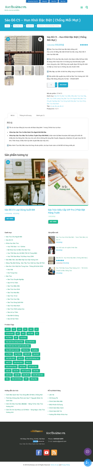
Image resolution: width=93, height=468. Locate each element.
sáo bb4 (36, 354)
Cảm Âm (53, 1)
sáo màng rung (11, 366)
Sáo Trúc (63, 1)
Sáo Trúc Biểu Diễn (68, 96)
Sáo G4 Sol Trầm (13, 319)
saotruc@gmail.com (59, 441)
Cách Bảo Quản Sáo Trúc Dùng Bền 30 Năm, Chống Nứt (24, 395)
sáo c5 (20, 358)
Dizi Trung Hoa (12, 273)
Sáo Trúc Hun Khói (80, 101)
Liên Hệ (51, 395)
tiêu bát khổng (16, 379)
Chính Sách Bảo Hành (56, 408)
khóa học (26, 350)
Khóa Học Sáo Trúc (12, 243)
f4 (37, 333)
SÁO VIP (27, 354)
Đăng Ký (44, 1)
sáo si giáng (26, 371)
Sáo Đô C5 (30, 26)
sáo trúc (8, 375)
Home (7, 26)
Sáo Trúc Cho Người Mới (72, 98)
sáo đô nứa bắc (38, 375)
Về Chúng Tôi (53, 398)
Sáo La (28, 362)
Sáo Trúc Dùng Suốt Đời (65, 101)
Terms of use (55, 465)
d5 (18, 333)
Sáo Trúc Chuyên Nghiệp (16, 279)
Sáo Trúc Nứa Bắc (13, 292)
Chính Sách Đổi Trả (55, 411)
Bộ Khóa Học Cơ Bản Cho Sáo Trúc (19, 250)
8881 (7, 329)
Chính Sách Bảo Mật (55, 401)
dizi (23, 333)
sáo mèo (22, 366)
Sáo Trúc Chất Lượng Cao (55, 98)
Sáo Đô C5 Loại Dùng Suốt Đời (20, 209)
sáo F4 (8, 362)
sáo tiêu (36, 371)
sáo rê (8, 371)
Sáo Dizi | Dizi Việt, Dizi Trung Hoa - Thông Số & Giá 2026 (24, 266)
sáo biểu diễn (10, 358)
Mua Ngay (63, 85)
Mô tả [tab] (12, 115)
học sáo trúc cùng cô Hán (14, 342)
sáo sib (16, 371)
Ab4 (19, 329)
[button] (40, 39)
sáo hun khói (18, 362)
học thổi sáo (30, 342)
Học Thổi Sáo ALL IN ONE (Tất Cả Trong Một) (22, 253)
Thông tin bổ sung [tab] (25, 115)
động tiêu (34, 379)
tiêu (7, 379)
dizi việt (30, 333)
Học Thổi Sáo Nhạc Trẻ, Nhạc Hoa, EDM (21, 256)
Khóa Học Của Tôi (33, 1)
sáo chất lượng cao (32, 358)
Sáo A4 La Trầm (13, 312)
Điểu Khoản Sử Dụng (56, 404)
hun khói (23, 337)
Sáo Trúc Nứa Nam (53, 104)
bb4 (31, 329)
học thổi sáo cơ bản (12, 350)
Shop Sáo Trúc (18, 26)
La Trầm (9, 354)
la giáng (34, 350)
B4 (25, 329)
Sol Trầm (18, 354)
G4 (16, 337)
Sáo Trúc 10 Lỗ (12, 296)
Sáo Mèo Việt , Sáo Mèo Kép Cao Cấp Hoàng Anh (22, 260)
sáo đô (54, 106)
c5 (51, 106)
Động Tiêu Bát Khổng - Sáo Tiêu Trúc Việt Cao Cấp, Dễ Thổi (25, 263)
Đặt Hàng (10, 218)
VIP (26, 379)
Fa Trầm (9, 337)
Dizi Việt (10, 269)
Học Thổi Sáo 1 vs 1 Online (16, 246)
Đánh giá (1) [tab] (40, 115)
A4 (14, 329)
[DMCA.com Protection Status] (39, 441)
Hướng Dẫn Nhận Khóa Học (58, 414)
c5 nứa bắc (9, 333)
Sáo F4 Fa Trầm (13, 283)
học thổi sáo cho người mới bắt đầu (17, 346)
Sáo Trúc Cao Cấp (80, 96)
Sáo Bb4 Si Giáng (13, 315)
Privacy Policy (66, 465)
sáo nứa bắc (33, 366)
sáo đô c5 (60, 106)
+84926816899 (58, 439)
